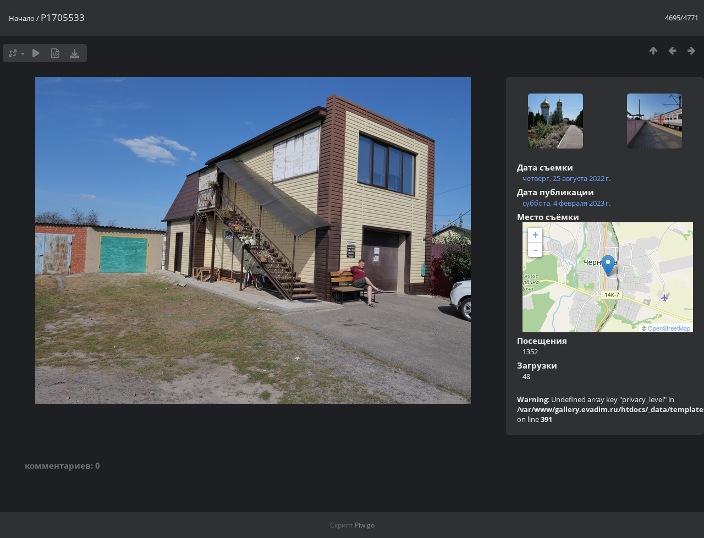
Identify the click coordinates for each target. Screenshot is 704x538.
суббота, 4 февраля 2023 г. (566, 203)
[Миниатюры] (653, 50)
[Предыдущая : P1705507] (672, 50)
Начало (22, 18)
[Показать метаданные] (55, 53)
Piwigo (365, 525)
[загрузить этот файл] (74, 53)
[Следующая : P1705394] (691, 50)
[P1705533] (608, 266)
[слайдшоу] (36, 53)
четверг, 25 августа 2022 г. (566, 178)
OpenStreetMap (669, 327)
